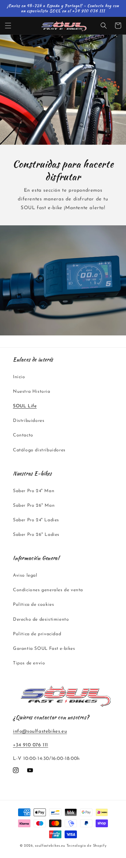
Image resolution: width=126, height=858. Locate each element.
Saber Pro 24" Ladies (36, 520)
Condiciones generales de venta (48, 590)
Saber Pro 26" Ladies (36, 534)
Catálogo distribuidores (39, 450)
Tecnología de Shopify (87, 846)
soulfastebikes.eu (50, 846)
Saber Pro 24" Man (33, 491)
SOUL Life (25, 406)
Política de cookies (33, 604)
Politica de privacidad (37, 634)
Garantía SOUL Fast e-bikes (44, 648)
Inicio (19, 377)
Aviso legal (25, 575)
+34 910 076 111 (30, 745)
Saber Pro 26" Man (34, 505)
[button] (8, 25)
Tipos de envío (29, 663)
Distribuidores (28, 420)
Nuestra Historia (31, 391)
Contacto (23, 435)
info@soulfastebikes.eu (40, 731)
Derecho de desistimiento (41, 619)
